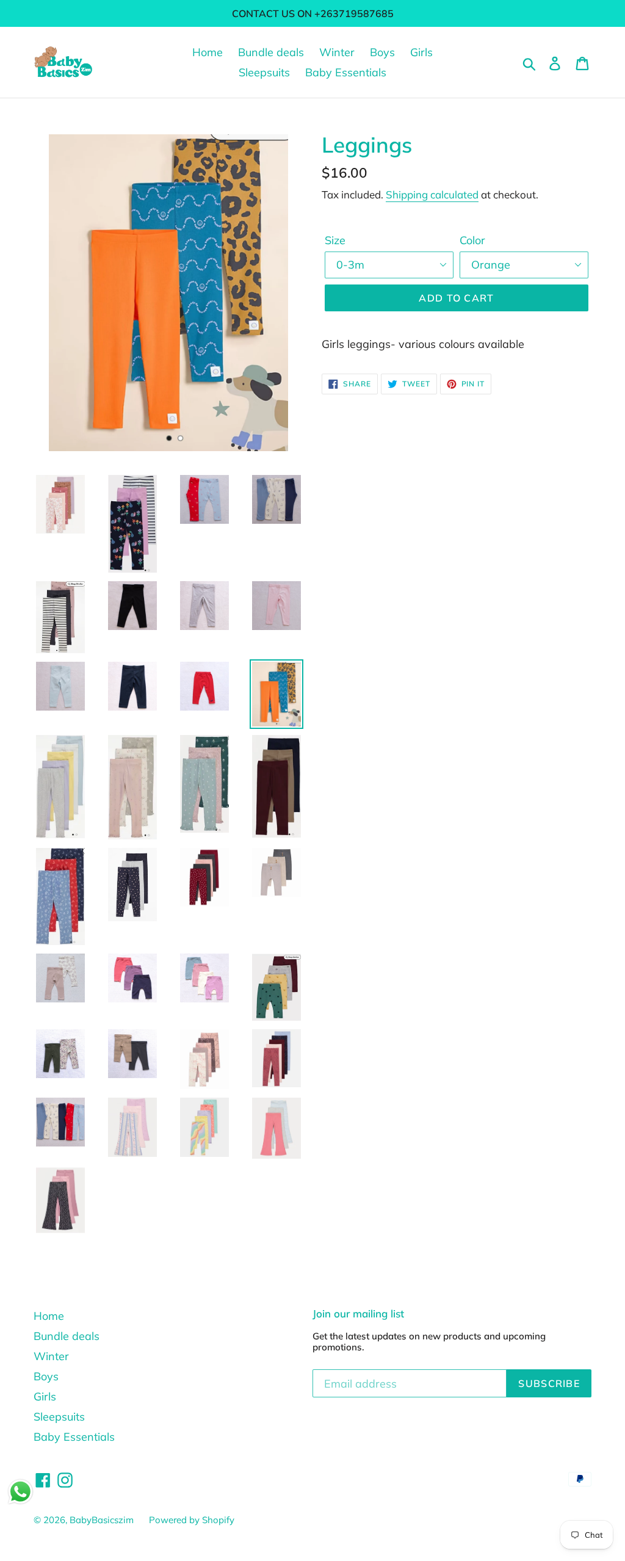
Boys (382, 52)
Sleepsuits (264, 72)
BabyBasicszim (102, 1520)
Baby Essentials (345, 72)
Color (472, 240)
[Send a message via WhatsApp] (20, 1491)
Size (335, 240)
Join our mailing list (358, 1314)
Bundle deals (271, 52)
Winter (337, 52)
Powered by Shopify (191, 1520)
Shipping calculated (432, 194)
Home (207, 52)
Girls (421, 52)
